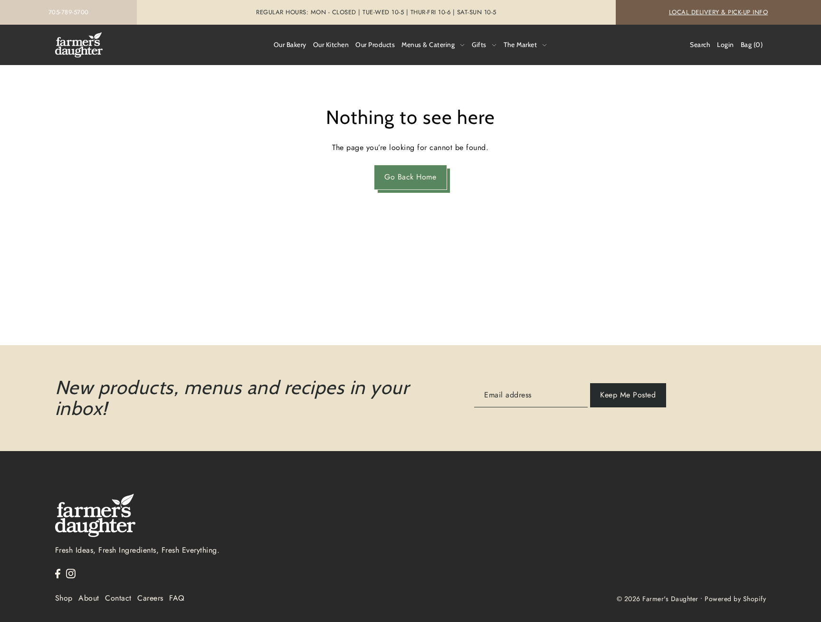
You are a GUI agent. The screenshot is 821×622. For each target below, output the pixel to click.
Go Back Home (410, 176)
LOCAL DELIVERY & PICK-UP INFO (718, 12)
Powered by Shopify (735, 598)
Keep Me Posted (628, 394)
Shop (64, 598)
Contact (118, 598)
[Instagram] (71, 573)
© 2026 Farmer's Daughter (657, 598)
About (88, 598)
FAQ (177, 598)
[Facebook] (57, 573)
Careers (150, 598)
